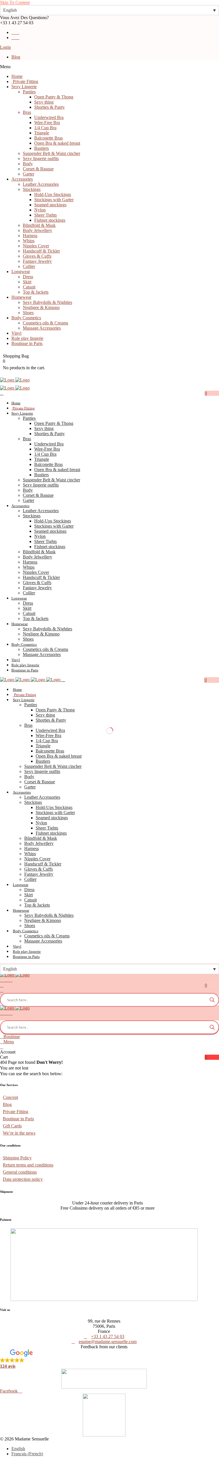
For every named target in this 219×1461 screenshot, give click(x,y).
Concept (10, 1097)
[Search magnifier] (212, 1000)
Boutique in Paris (18, 1118)
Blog (15, 57)
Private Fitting (15, 1111)
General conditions (20, 1172)
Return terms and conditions (28, 1165)
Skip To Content (15, 2)
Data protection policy (23, 1179)
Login (5, 47)
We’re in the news (19, 1133)
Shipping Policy (17, 1157)
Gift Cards (12, 1125)
